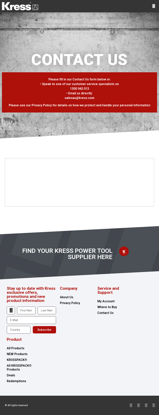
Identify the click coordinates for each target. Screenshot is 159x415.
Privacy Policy (70, 303)
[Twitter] (131, 405)
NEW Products (17, 354)
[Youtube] (146, 405)
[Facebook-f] (138, 405)
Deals (11, 375)
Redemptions (16, 381)
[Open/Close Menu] (153, 6)
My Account (106, 301)
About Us (66, 297)
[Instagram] (153, 405)
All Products (15, 348)
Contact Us (105, 313)
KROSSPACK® (17, 360)
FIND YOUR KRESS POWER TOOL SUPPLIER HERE (67, 254)
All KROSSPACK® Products (19, 367)
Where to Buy (107, 307)
